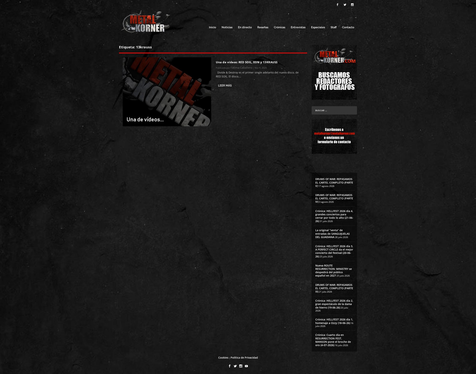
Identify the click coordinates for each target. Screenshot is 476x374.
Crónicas (279, 27)
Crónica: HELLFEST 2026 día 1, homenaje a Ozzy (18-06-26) (334, 321)
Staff (334, 27)
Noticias (227, 27)
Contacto (348, 27)
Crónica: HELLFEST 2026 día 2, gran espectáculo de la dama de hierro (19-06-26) (334, 304)
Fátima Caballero (241, 67)
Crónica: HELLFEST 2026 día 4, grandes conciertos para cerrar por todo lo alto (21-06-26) (334, 216)
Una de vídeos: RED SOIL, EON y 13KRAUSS (247, 62)
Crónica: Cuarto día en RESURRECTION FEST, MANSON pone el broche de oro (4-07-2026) (333, 340)
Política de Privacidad (244, 357)
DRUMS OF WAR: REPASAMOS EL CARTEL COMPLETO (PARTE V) (334, 182)
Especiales (318, 27)
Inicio (212, 27)
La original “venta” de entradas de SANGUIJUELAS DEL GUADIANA (332, 233)
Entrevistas (298, 27)
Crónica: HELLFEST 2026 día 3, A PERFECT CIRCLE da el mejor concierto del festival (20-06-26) (334, 251)
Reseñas (262, 27)
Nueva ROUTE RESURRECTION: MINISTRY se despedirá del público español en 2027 (333, 270)
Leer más (225, 85)
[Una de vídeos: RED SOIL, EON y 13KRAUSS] (167, 91)
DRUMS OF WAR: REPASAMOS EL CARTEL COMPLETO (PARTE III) (334, 288)
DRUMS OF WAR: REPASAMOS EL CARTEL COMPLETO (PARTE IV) (334, 198)
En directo (245, 27)
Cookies (223, 357)
